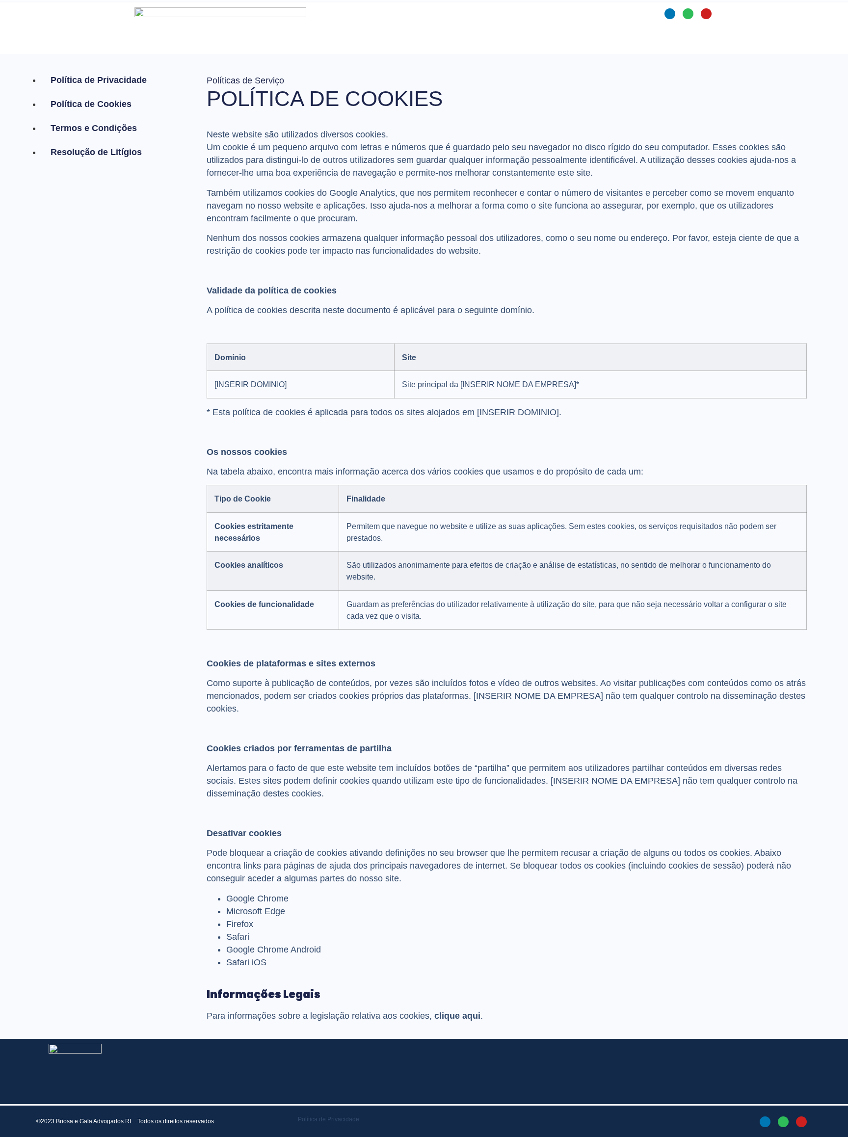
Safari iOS (246, 962)
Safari (237, 937)
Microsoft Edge (255, 911)
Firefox (239, 924)
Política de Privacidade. (329, 1119)
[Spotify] (688, 13)
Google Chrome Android (273, 949)
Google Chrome (257, 898)
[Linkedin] (669, 13)
